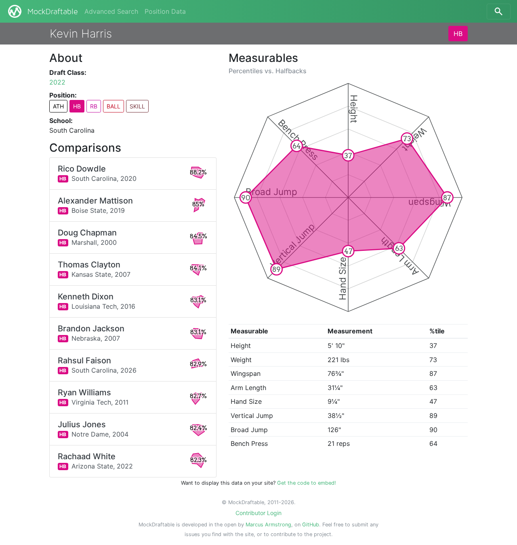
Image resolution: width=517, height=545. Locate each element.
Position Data (165, 11)
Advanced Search (111, 11)
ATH (58, 106)
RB (93, 106)
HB (458, 34)
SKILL (137, 106)
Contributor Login (258, 512)
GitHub (310, 525)
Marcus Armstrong (268, 525)
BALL (113, 106)
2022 (57, 82)
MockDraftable (52, 12)
